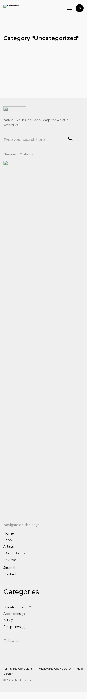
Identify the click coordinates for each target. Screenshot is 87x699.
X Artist (11, 559)
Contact (9, 574)
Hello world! (14, 68)
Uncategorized (50, 62)
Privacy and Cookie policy (54, 668)
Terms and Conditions (17, 668)
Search (70, 138)
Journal (9, 568)
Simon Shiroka (16, 553)
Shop (7, 540)
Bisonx (31, 680)
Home (8, 533)
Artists (8, 546)
